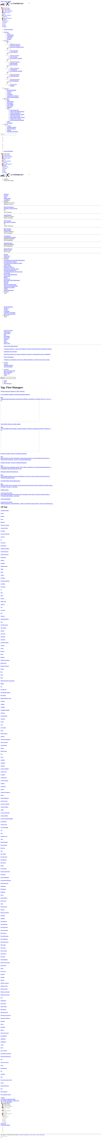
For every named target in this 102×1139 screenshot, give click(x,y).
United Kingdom (7, 11)
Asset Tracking (14, 50)
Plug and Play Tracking (16, 58)
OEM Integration (14, 76)
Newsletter (9, 123)
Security (9, 39)
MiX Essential (13, 64)
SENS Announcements (13, 97)
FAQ (8, 108)
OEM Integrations (15, 74)
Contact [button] (6, 362)
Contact (6, 124)
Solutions (6, 32)
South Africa (6, 12)
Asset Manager (14, 52)
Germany (4, 22)
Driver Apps (13, 84)
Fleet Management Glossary (17, 114)
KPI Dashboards (14, 81)
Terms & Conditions (23, 1134)
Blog (8, 100)
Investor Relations (8, 29)
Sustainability (10, 35)
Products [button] (6, 201)
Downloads (10, 103)
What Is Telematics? (15, 113)
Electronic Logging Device (17, 47)
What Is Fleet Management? (17, 111)
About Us (9, 91)
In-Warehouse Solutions (16, 71)
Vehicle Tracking (14, 55)
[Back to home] (24, 5)
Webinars (9, 107)
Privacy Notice (32, 1134)
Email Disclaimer (41, 1134)
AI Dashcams (13, 69)
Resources (6, 98)
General (9, 130)
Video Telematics (14, 68)
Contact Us (3, 1123)
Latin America (7, 15)
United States (6, 8)
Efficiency (9, 38)
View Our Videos (8, 330)
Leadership (10, 94)
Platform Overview (15, 44)
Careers (9, 125)
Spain (5, 19)
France (4, 24)
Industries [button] (6, 258)
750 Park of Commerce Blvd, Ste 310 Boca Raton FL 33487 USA (10, 1100)
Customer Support (11, 127)
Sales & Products (11, 128)
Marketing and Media (12, 131)
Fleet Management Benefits (17, 120)
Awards (9, 93)
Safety (8, 33)
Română (4, 26)
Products (6, 40)
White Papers (10, 101)
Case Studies (10, 104)
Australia (4, 16)
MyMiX (12, 85)
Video (8, 121)
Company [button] (6, 291)
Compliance (10, 36)
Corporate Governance (12, 95)
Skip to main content (6, 1)
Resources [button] (6, 315)
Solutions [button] (6, 179)
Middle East (5, 21)
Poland (4, 25)
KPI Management (14, 79)
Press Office (10, 105)
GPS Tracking (13, 57)
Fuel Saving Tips (14, 110)
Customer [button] (6, 369)
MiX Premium (13, 63)
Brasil (3, 13)
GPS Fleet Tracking (15, 115)
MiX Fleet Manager (15, 45)
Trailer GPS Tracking (15, 118)
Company (6, 88)
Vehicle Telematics (15, 61)
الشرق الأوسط (7, 18)
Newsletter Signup (5, 1125)
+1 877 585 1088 (7, 1102)
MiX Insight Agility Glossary (17, 117)
